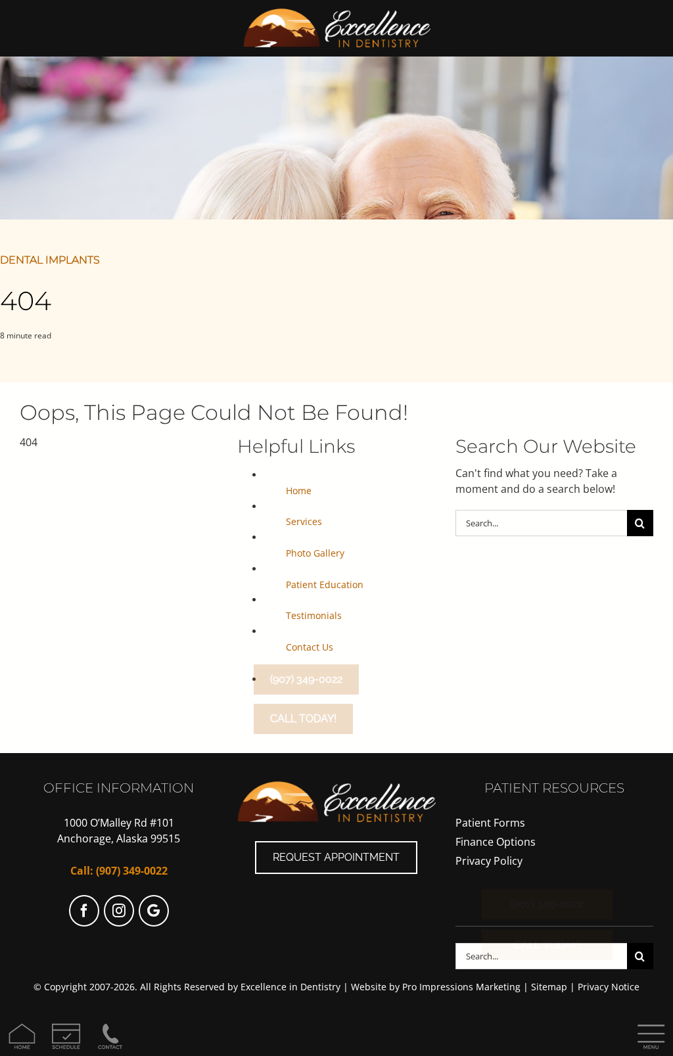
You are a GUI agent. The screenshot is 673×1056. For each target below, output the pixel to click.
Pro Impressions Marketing (461, 986)
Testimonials (314, 615)
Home (299, 490)
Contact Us (309, 647)
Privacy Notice (608, 986)
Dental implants (50, 260)
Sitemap (549, 986)
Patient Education (324, 584)
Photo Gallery (315, 553)
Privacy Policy (488, 861)
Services (304, 521)
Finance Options (495, 842)
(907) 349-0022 (132, 870)
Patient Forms (490, 822)
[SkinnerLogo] (336, 12)
